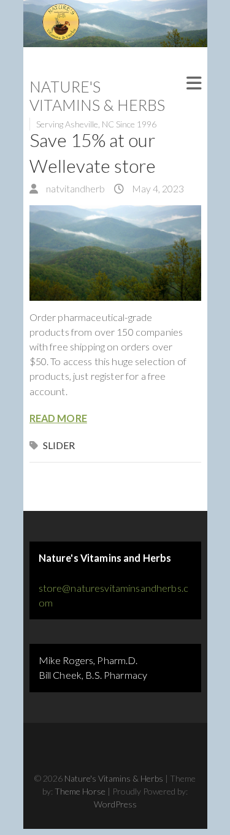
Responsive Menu (193, 83)
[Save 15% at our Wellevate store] (115, 253)
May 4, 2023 (157, 188)
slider (59, 445)
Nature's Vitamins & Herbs (97, 95)
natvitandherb (74, 188)
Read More (58, 418)
